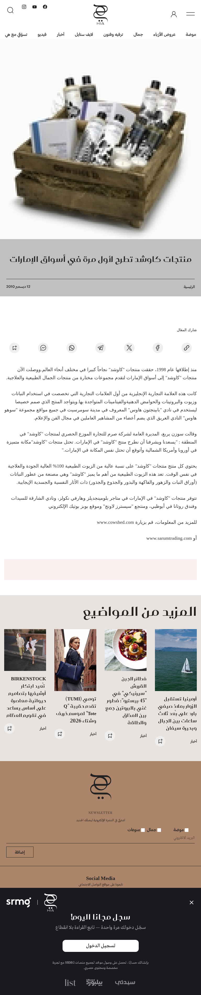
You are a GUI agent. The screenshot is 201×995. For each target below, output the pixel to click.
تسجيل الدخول (100, 946)
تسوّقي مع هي (16, 34)
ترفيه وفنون (113, 34)
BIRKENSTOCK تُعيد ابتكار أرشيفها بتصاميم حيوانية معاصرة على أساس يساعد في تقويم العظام (26, 697)
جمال (138, 34)
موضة (191, 34)
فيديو (42, 34)
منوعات (134, 829)
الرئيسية (189, 286)
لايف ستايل (84, 34)
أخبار (60, 34)
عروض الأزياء (164, 34)
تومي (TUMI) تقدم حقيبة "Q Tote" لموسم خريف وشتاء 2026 (76, 709)
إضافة (20, 851)
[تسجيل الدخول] (174, 14)
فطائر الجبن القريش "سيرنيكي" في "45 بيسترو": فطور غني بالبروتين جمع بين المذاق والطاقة (126, 700)
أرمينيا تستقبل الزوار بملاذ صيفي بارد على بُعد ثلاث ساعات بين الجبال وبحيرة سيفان (177, 713)
